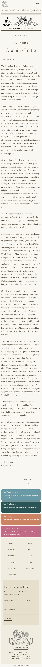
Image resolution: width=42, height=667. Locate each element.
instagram (30, 568)
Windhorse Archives (19, 10)
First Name (8, 601)
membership (12, 556)
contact (30, 549)
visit (30, 543)
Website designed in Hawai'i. (21, 665)
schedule (12, 549)
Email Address (10, 609)
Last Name (26, 601)
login (30, 556)
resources (12, 575)
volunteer (11, 568)
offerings (12, 562)
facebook (30, 562)
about (11, 543)
